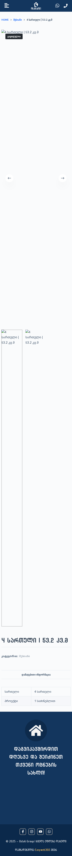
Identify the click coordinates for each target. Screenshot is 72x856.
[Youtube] (40, 831)
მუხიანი (24, 656)
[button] (6, 6)
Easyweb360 (42, 849)
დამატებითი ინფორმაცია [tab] (36, 674)
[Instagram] (31, 831)
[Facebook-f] (22, 831)
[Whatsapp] (49, 831)
